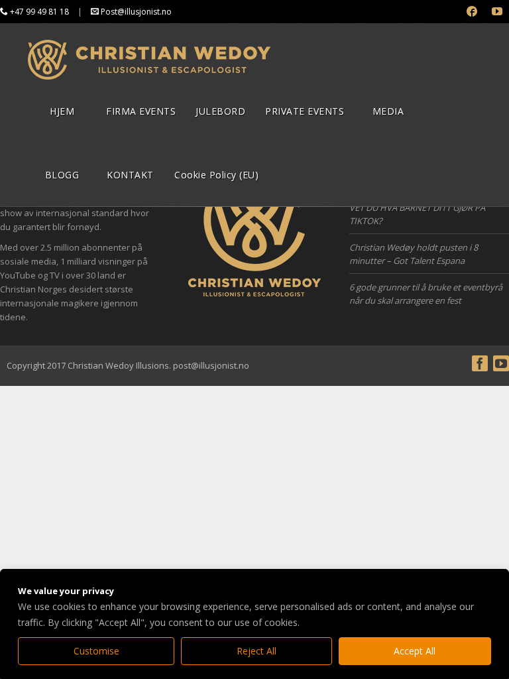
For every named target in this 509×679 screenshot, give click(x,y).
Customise (96, 651)
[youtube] (497, 11)
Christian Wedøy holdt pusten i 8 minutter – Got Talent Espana (413, 254)
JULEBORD (220, 111)
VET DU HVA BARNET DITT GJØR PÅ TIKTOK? (417, 214)
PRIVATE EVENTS (304, 111)
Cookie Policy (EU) (216, 174)
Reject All (256, 651)
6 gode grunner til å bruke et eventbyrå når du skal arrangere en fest (425, 293)
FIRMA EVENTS (141, 111)
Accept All (414, 651)
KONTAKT (130, 174)
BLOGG (62, 174)
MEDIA (388, 111)
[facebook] (472, 11)
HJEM (62, 111)
